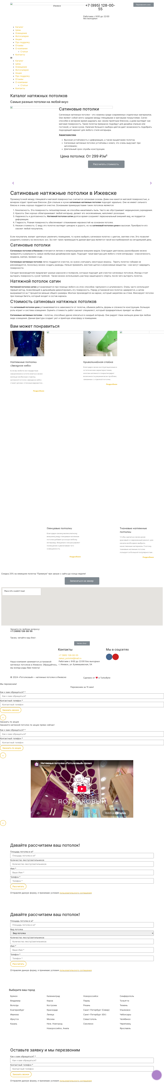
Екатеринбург (17, 1010)
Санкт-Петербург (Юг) (94, 1014)
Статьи (24, 51)
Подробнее (38, 391)
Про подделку (22, 42)
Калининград (53, 996)
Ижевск (57, 5)
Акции (18, 39)
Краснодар (52, 1010)
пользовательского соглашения (76, 893)
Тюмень (124, 1005)
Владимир (15, 1000)
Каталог (19, 27)
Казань (13, 1023)
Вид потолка (16, 929)
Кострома (52, 1005)
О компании (21, 48)
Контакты (20, 54)
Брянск (14, 996)
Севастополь (90, 1019)
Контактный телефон (11, 701)
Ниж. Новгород (54, 1023)
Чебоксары (125, 1014)
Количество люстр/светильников (27, 860)
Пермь (86, 1000)
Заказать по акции (11, 748)
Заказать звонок (10, 710)
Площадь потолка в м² (21, 852)
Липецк (50, 1014)
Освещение (21, 33)
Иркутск (14, 1019)
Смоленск (88, 1023)
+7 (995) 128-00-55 (100, 7)
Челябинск (125, 1019)
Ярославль (125, 1028)
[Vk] (109, 657)
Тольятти (124, 1000)
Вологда (14, 1005)
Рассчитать (18, 886)
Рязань (86, 1005)
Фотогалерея (22, 36)
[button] (143, 5)
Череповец (125, 1023)
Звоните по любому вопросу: (25, 630)
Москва (50, 1019)
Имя (13, 868)
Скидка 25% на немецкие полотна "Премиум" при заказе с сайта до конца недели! (43, 573)
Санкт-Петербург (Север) (96, 1010)
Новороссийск (90, 996)
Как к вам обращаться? (12, 692)
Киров (50, 1000)
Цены (18, 30)
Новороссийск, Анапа (58, 1028)
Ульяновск (125, 1010)
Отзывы (19, 45)
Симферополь (127, 996)
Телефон (15, 877)
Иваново (14, 1014)
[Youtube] (115, 657)
